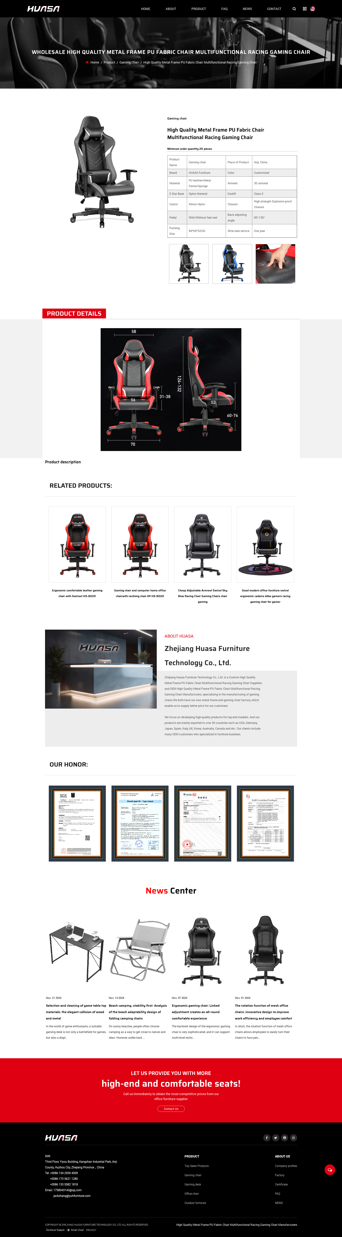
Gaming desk (193, 1184)
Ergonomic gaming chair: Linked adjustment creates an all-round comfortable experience (196, 1012)
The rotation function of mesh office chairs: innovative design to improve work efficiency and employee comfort (263, 1012)
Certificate (281, 1184)
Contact (274, 9)
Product (198, 9)
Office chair (192, 1194)
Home (145, 9)
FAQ (224, 9)
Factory (279, 1175)
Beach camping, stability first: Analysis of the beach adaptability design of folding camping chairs (138, 1012)
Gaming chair (129, 62)
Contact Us (171, 1109)
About (171, 9)
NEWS (279, 1203)
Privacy (91, 1230)
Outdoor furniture (195, 1203)
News (247, 9)
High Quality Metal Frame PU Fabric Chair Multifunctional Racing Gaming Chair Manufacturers (236, 1225)
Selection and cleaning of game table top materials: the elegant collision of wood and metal (76, 1012)
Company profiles (286, 1166)
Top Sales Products (197, 1166)
